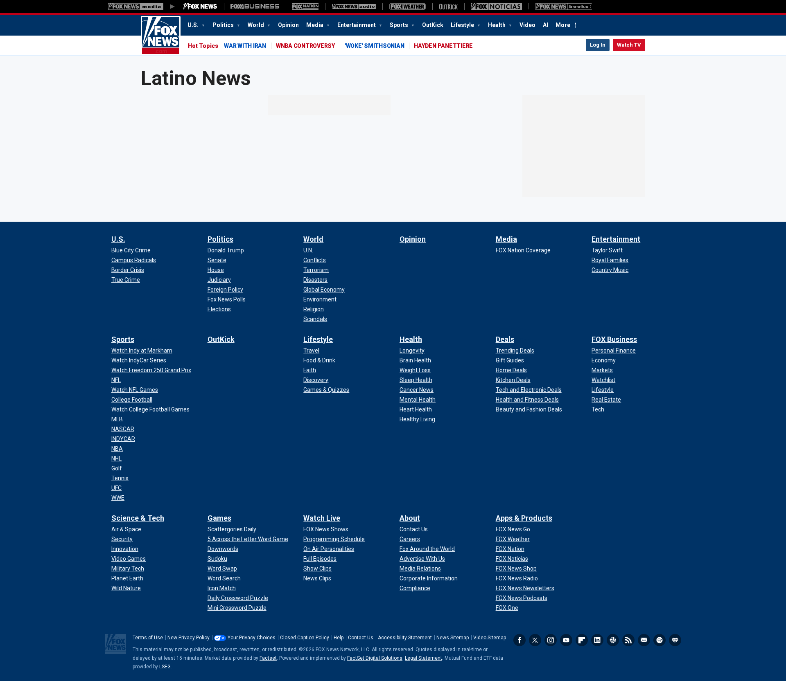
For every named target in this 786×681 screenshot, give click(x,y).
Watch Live (321, 518)
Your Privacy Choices (252, 638)
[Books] (563, 6)
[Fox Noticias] (496, 6)
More (563, 25)
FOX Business (614, 339)
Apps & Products (524, 518)
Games (219, 518)
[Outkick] (448, 6)
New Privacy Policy (188, 638)
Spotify (659, 640)
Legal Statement (423, 658)
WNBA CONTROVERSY (305, 46)
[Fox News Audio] (354, 6)
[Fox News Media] (200, 6)
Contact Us (360, 638)
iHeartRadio (675, 640)
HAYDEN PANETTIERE (443, 46)
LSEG (165, 667)
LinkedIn (597, 640)
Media (315, 25)
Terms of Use (148, 638)
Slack (613, 640)
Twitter (535, 640)
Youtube (566, 640)
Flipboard (582, 640)
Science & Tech (137, 518)
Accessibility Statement (405, 638)
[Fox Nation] (305, 6)
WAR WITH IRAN (245, 46)
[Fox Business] (254, 6)
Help (338, 638)
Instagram (550, 640)
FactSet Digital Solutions (374, 658)
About (410, 518)
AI (545, 25)
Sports (399, 25)
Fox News (161, 35)
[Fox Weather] (407, 6)
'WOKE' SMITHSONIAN (374, 46)
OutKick (432, 25)
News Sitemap (452, 638)
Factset (268, 658)
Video (527, 25)
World (256, 25)
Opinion (288, 25)
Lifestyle (463, 25)
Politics (223, 25)
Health (497, 25)
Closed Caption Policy (304, 638)
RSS (628, 640)
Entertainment (357, 25)
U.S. (193, 25)
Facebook (519, 640)
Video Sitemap (489, 638)
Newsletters (644, 640)
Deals (505, 339)
